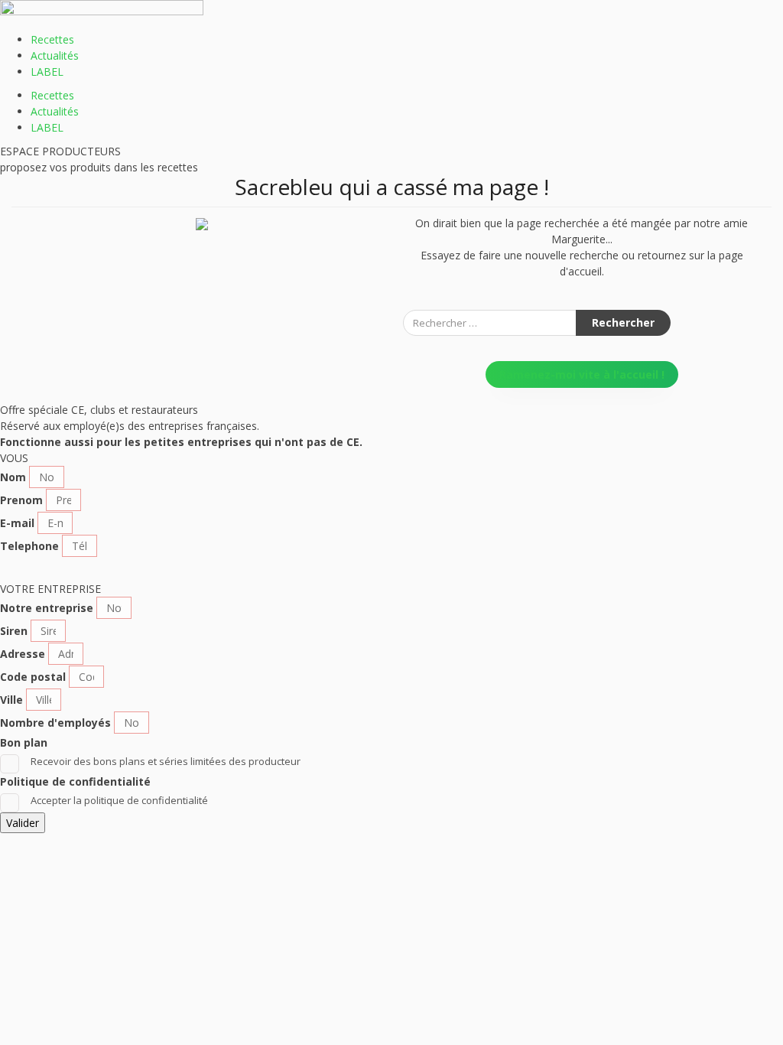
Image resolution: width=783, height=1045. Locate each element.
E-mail (17, 523)
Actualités (55, 55)
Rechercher (623, 322)
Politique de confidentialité (75, 781)
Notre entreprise (46, 608)
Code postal (33, 676)
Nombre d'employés (55, 722)
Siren (14, 630)
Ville (11, 699)
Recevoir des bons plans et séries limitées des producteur (166, 761)
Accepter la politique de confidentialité (119, 800)
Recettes (52, 39)
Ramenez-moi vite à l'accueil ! (581, 374)
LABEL (47, 71)
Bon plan (23, 742)
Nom (13, 477)
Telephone (29, 546)
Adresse (22, 653)
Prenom (21, 500)
